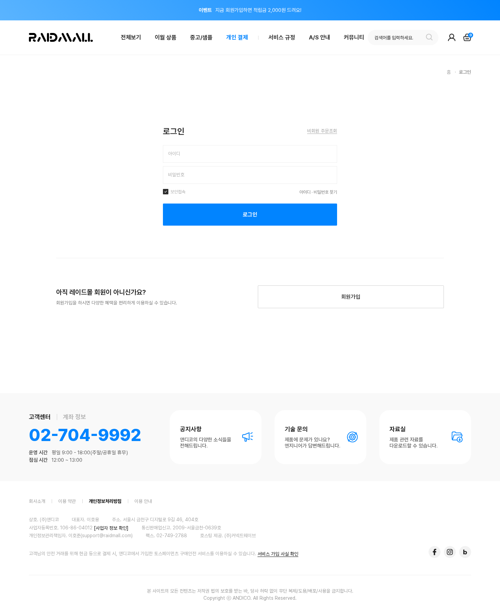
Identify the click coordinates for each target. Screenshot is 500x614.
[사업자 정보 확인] (111, 527)
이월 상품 (166, 37)
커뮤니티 (354, 37)
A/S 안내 (319, 37)
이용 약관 (67, 501)
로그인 (250, 214)
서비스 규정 (281, 37)
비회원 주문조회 (322, 131)
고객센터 (40, 416)
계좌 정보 (74, 416)
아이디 (174, 153)
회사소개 (37, 501)
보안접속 (177, 191)
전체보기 (131, 37)
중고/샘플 (201, 37)
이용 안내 (143, 501)
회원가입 (350, 297)
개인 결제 (237, 37)
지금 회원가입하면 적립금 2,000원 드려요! (250, 10)
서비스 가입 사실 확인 (277, 554)
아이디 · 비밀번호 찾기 (318, 192)
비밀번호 (176, 174)
